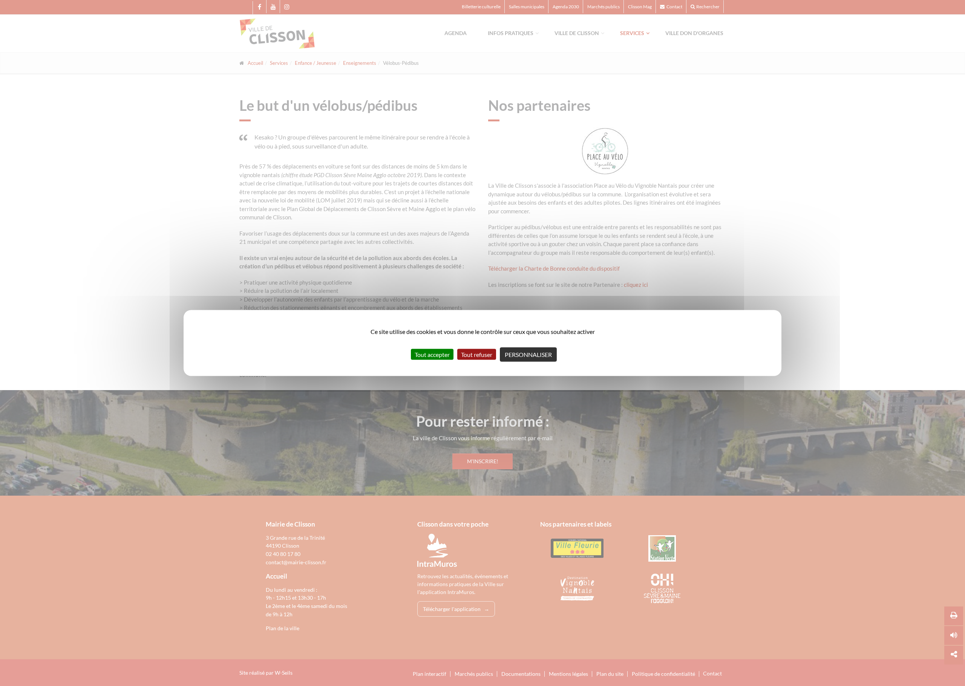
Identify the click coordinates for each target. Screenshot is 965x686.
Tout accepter (432, 354)
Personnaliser (528, 354)
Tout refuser (476, 354)
